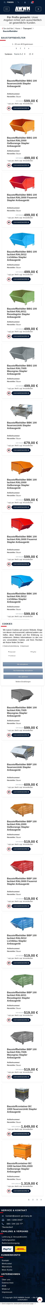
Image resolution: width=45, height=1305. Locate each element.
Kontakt (5, 1260)
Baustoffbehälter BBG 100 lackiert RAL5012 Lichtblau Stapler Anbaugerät (22, 255)
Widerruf (6, 1289)
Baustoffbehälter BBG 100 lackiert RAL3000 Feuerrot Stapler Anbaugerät (22, 197)
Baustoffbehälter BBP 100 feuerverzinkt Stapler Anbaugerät (22, 767)
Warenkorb (7, 1267)
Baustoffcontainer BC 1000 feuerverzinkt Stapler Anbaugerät (22, 1109)
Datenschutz (8, 1283)
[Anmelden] (25, 2)
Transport (27, 28)
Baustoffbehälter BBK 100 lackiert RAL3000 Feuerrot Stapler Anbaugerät (22, 539)
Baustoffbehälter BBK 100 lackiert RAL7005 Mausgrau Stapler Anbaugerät (22, 711)
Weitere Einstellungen (23, 681)
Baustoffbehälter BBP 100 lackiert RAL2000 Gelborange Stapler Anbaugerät (22, 825)
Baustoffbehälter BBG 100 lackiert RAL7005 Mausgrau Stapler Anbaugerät (22, 369)
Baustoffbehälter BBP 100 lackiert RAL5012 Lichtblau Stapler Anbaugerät (22, 939)
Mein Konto (7, 1270)
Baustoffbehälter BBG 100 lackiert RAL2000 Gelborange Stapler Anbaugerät (22, 141)
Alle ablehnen (23, 677)
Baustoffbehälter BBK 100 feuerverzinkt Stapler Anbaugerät (22, 425)
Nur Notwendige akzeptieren (23, 670)
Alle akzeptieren (22, 664)
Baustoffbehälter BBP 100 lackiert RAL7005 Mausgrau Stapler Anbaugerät (22, 1053)
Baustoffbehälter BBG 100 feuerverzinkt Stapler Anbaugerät (22, 83)
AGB (4, 1286)
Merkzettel (7, 1263)
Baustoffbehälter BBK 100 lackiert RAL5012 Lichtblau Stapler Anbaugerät (22, 597)
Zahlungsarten (8, 1240)
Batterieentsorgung (11, 1243)
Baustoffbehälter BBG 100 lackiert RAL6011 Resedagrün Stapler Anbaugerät (22, 312)
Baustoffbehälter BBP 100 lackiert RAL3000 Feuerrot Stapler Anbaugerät (22, 881)
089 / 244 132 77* (14, 1224)
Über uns (6, 1279)
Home (18, 28)
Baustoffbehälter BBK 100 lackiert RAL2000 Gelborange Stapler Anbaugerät (22, 483)
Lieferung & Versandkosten (14, 1237)
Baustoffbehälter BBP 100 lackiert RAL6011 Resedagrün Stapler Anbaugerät (22, 996)
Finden (10, 2)
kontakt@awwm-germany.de (18, 1216)
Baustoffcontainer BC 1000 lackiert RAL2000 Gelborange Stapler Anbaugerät (20, 1167)
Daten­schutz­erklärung (11, 646)
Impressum (7, 1292)
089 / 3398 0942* (14, 1220)
